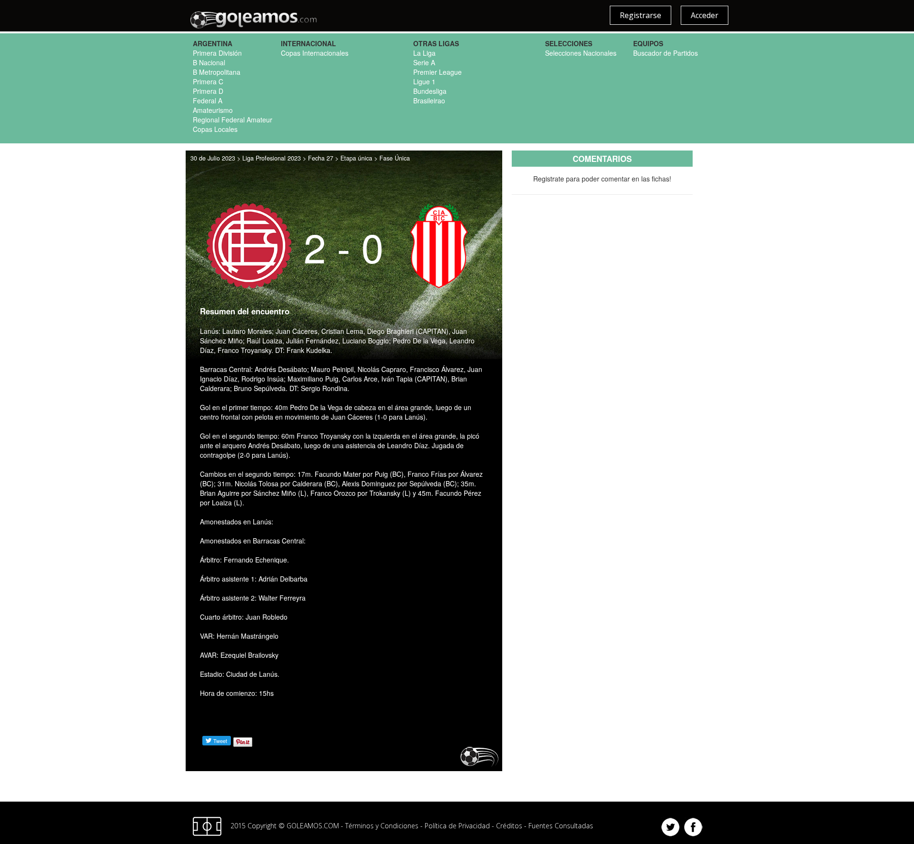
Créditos (509, 825)
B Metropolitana (216, 72)
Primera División (217, 53)
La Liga (424, 53)
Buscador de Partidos (665, 53)
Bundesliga (430, 91)
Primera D (208, 91)
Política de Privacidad (457, 825)
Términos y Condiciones (381, 825)
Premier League (437, 72)
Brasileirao (429, 100)
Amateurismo (213, 110)
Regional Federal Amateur (232, 119)
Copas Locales (215, 129)
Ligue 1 (424, 81)
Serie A (424, 62)
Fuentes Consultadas (560, 825)
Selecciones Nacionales (580, 53)
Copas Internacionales (314, 53)
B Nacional (209, 62)
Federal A (207, 100)
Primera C (208, 81)
